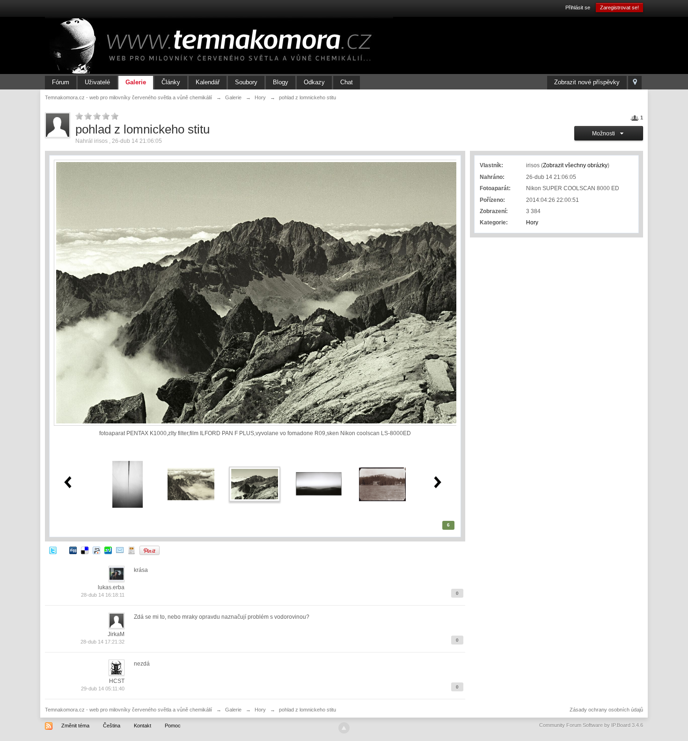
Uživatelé (97, 82)
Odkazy (314, 82)
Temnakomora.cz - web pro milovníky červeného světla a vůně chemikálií (128, 709)
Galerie (135, 82)
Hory (532, 222)
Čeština (111, 725)
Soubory (246, 82)
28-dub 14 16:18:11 (102, 595)
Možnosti (605, 133)
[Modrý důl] (382, 484)
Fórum (60, 82)
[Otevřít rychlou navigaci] (635, 82)
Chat (346, 82)
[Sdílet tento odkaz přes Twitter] (53, 550)
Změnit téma (75, 725)
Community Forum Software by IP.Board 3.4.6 (591, 725)
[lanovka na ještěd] (127, 484)
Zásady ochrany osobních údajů (606, 709)
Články (170, 82)
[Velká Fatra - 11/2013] (319, 484)
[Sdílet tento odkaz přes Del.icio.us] (84, 550)
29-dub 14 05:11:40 (102, 688)
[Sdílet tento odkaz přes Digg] (73, 550)
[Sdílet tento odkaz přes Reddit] (96, 550)
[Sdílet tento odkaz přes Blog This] (131, 550)
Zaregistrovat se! (619, 7)
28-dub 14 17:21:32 (102, 642)
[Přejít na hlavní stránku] (219, 45)
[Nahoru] (344, 728)
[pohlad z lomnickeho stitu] (254, 484)
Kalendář (208, 82)
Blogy (280, 82)
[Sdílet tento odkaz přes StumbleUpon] (108, 550)
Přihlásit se (577, 7)
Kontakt (142, 725)
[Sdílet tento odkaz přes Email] (120, 550)
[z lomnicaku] (191, 484)
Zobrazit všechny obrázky (575, 165)
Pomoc (173, 725)
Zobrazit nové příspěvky (587, 82)
